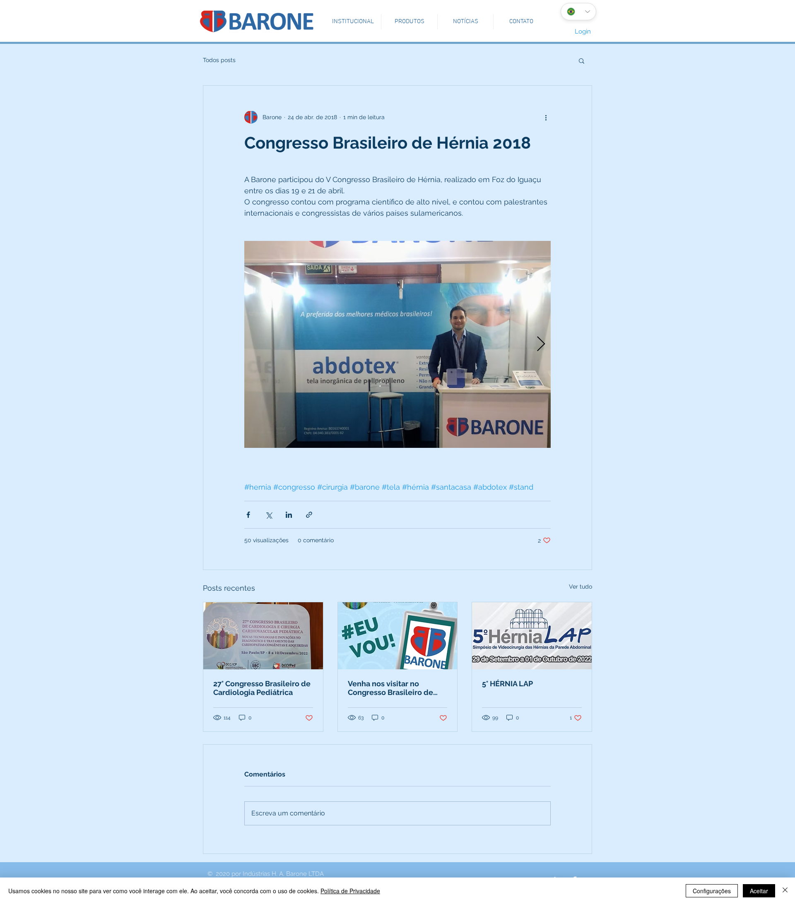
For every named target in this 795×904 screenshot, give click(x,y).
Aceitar (759, 891)
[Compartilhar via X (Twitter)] (268, 515)
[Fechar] (785, 890)
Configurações (712, 891)
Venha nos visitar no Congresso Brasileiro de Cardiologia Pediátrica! (390, 688)
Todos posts (219, 60)
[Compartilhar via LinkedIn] (289, 515)
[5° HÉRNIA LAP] (532, 635)
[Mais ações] (546, 117)
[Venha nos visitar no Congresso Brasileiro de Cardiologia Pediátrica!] (398, 635)
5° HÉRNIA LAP (507, 683)
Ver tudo (580, 586)
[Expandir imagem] (397, 344)
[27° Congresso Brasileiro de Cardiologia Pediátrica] (263, 635)
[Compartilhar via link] (309, 515)
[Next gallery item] (541, 345)
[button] (353, 21)
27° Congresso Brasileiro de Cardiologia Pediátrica (262, 688)
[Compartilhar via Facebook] (248, 515)
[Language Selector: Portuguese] (578, 11)
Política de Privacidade (350, 891)
